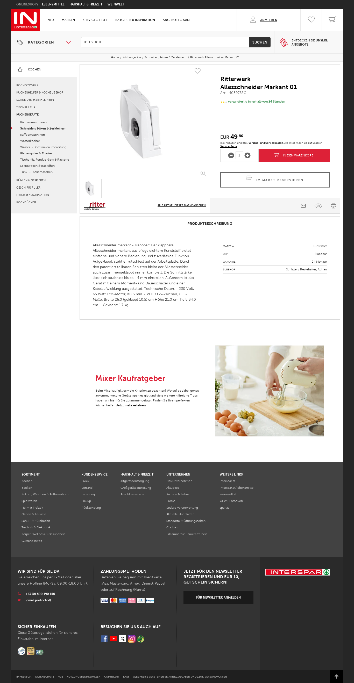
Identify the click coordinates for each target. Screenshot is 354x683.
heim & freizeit (32, 507)
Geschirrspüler (28, 187)
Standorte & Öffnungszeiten (186, 521)
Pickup (86, 501)
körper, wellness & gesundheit (43, 534)
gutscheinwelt (32, 541)
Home (115, 57)
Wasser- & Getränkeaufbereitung (43, 147)
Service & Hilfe (95, 20)
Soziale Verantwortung (182, 507)
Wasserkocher (30, 141)
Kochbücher (26, 202)
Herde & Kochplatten (32, 194)
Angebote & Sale (176, 20)
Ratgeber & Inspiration (135, 20)
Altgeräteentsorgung (135, 481)
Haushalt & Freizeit (85, 4)
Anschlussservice (132, 494)
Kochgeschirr (27, 85)
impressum (24, 676)
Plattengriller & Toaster (36, 153)
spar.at (224, 507)
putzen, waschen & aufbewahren (45, 494)
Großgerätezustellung (136, 488)
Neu (50, 20)
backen (27, 488)
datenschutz (44, 676)
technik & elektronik (36, 527)
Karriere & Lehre (177, 494)
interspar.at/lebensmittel (237, 488)
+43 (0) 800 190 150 (40, 594)
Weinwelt (116, 4)
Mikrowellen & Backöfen (37, 166)
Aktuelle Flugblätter (180, 514)
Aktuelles (172, 488)
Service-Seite (228, 146)
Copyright (111, 676)
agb (60, 676)
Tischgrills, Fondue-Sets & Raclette (44, 159)
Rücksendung (91, 507)
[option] (145, 123)
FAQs (85, 481)
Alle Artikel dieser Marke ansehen (182, 205)
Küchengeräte (132, 57)
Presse (170, 501)
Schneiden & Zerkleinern (35, 99)
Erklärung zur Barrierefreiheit (186, 534)
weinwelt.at (228, 494)
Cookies (172, 527)
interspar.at (227, 481)
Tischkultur (25, 107)
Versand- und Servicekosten (266, 142)
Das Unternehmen (179, 481)
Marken (68, 20)
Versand (87, 488)
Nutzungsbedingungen (84, 676)
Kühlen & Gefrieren (31, 180)
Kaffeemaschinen (32, 134)
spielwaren (29, 501)
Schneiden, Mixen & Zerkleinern (166, 57)
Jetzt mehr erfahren (131, 405)
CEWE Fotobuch (231, 501)
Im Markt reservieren (280, 180)
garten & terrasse (34, 514)
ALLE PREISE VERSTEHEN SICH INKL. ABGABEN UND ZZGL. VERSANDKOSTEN (180, 676)
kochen (27, 481)
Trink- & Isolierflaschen (36, 172)
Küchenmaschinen (33, 122)
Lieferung (88, 494)
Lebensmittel (53, 4)
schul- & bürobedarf (36, 521)
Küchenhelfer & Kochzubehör (39, 92)
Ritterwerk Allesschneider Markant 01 (214, 57)
